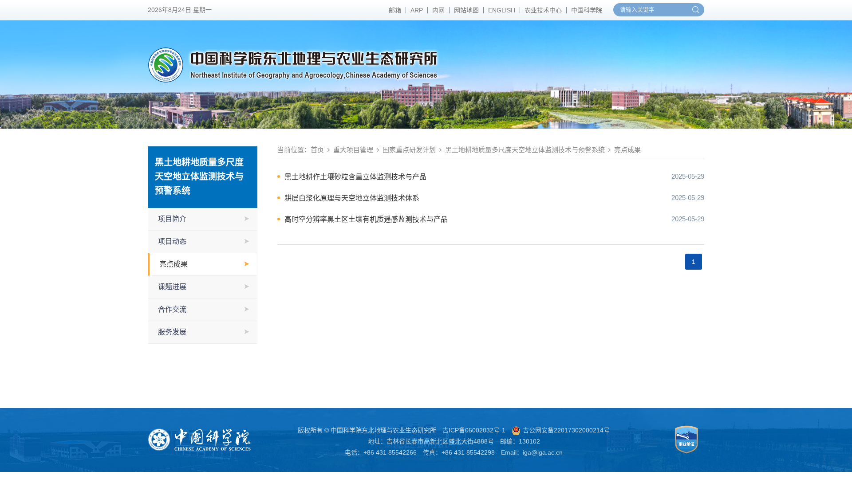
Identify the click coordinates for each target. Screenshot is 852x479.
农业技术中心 (543, 10)
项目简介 (172, 219)
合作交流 (172, 309)
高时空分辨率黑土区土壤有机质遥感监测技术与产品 (366, 219)
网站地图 (466, 10)
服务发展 (172, 332)
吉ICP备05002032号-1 (473, 430)
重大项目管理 (353, 149)
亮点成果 (173, 264)
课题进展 (172, 287)
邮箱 (395, 10)
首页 (317, 149)
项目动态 (172, 241)
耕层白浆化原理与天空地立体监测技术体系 (351, 198)
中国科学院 (586, 10)
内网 (438, 10)
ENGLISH (501, 10)
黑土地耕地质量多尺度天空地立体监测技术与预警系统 (525, 149)
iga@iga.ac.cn (543, 452)
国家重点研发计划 (409, 149)
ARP (416, 10)
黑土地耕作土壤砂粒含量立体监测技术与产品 (355, 177)
